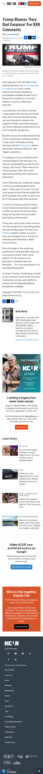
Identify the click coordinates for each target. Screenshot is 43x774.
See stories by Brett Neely (27, 339)
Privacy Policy (10, 742)
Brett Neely (14, 34)
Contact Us (9, 706)
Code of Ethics (10, 727)
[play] (3, 771)
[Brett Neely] (7, 315)
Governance (9, 732)
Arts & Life (23, 446)
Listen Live (9, 675)
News (21, 470)
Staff (7, 701)
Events (7, 696)
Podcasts (8, 685)
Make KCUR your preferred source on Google (21, 548)
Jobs (6, 711)
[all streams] (40, 771)
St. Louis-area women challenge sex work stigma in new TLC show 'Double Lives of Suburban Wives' (29, 455)
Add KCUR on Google (21, 567)
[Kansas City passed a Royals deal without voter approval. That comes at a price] (10, 498)
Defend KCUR (21, 626)
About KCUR (9, 670)
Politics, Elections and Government (28, 495)
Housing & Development (28, 517)
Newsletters (9, 691)
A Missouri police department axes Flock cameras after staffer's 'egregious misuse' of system (28, 478)
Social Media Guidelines (13, 722)
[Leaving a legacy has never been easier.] (21, 373)
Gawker (6, 233)
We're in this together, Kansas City (21, 593)
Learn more (21, 427)
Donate (35, 4)
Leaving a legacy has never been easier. (21, 399)
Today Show (25, 145)
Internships (9, 716)
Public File (8, 737)
